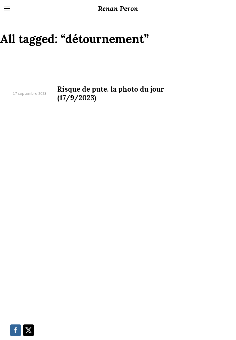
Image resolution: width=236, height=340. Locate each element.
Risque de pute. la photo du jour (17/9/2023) (110, 93)
